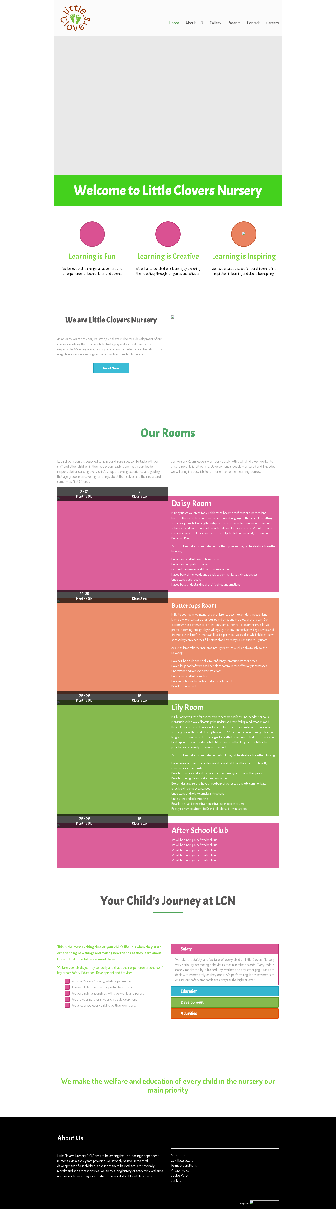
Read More (111, 368)
